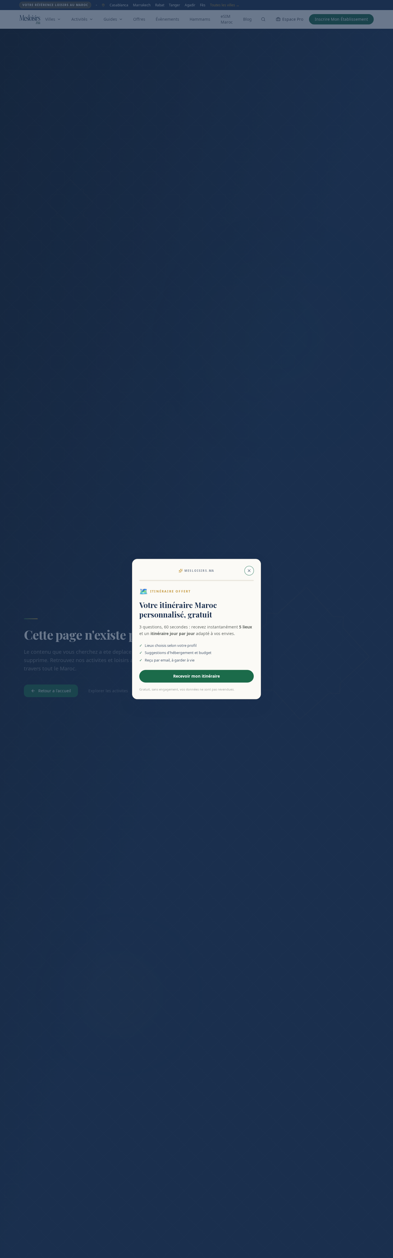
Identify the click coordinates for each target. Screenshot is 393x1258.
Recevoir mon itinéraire (196, 676)
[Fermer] (249, 570)
